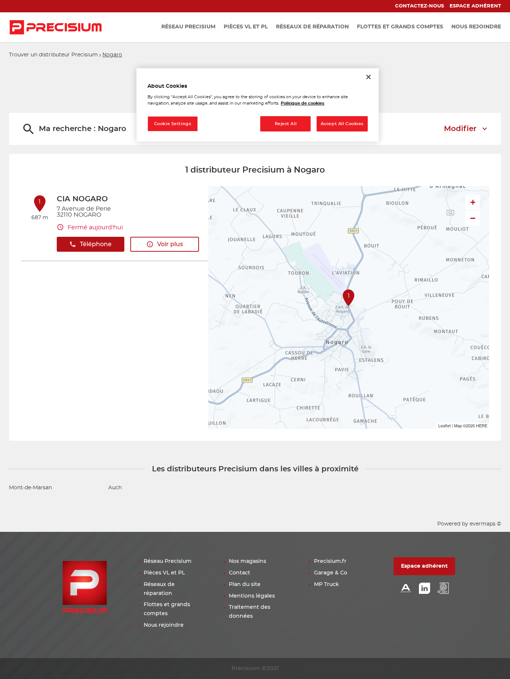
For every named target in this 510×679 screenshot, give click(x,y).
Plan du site (245, 584)
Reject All (286, 124)
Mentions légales (252, 596)
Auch (115, 487)
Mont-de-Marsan (30, 487)
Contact (239, 573)
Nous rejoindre (164, 625)
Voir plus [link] (170, 244)
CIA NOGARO (82, 199)
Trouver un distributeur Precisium (53, 55)
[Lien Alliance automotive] (405, 589)
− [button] (472, 218)
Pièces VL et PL (164, 573)
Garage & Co (330, 573)
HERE (481, 425)
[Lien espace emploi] (443, 589)
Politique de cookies (302, 103)
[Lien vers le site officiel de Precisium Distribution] (55, 27)
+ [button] (472, 202)
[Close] (368, 77)
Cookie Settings (173, 124)
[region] (257, 105)
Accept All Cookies (342, 124)
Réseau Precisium (168, 561)
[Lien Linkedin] (424, 589)
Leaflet (444, 425)
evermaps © (485, 524)
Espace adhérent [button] (424, 566)
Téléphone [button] (96, 244)
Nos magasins (247, 561)
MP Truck (326, 584)
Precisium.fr (330, 561)
